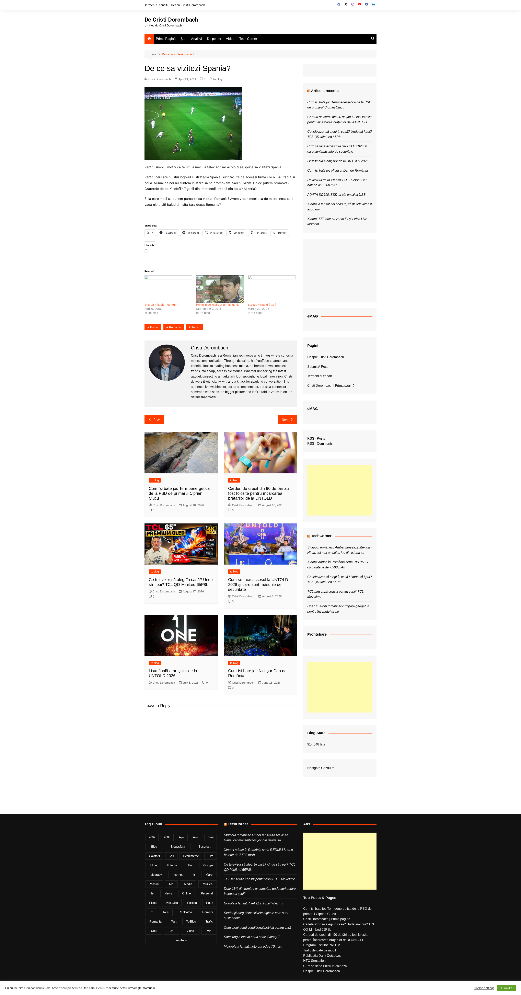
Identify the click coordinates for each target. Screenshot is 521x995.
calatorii (154, 856)
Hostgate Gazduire (320, 768)
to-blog (191, 921)
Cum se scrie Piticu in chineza (325, 966)
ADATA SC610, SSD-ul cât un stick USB (336, 194)
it (194, 874)
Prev (156, 419)
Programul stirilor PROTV (321, 945)
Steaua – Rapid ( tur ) (262, 304)
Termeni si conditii (156, 5)
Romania (175, 327)
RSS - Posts (316, 438)
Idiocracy (156, 874)
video (190, 931)
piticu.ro (172, 902)
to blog (217, 79)
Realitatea (185, 912)
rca (166, 912)
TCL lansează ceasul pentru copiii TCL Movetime (259, 879)
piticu (153, 902)
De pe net (214, 39)
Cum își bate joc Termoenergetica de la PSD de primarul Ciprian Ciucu (179, 493)
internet (178, 874)
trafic (209, 921)
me (171, 884)
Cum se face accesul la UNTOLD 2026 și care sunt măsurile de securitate (258, 584)
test (173, 921)
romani (207, 912)
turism (196, 327)
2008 (167, 837)
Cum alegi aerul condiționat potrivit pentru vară (257, 927)
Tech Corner (248, 39)
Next (285, 419)
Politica (192, 902)
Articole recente (325, 91)
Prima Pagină (166, 39)
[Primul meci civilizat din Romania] (220, 289)
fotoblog (172, 865)
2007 (152, 837)
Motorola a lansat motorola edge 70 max (253, 946)
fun (190, 865)
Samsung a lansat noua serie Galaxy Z (252, 937)
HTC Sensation (314, 960)
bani (210, 837)
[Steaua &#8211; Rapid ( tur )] (272, 289)
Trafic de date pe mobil (319, 950)
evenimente (191, 856)
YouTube (181, 940)
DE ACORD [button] (506, 988)
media (188, 884)
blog (154, 846)
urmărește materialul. (142, 988)
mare (209, 874)
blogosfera (178, 846)
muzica (207, 884)
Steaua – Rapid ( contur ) (161, 304)
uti (171, 931)
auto (196, 837)
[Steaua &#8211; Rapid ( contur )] (168, 289)
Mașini (154, 884)
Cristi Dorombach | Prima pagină (330, 385)
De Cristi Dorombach (171, 19)
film (210, 856)
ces (171, 856)
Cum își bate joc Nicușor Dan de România (337, 170)
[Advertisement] (339, 490)
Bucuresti (204, 846)
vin (209, 931)
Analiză (196, 39)
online (186, 893)
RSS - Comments (320, 443)
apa (181, 837)
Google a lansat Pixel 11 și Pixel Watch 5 (253, 903)
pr (151, 912)
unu (154, 931)
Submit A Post (317, 366)
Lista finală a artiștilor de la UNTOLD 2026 (337, 161)
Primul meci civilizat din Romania (217, 304)
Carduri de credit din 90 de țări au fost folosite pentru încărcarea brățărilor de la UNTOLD (258, 493)
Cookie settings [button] (484, 988)
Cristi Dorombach (159, 79)
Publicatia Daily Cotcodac (322, 955)
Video (230, 39)
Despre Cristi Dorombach (188, 5)
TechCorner (321, 536)
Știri (183, 39)
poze (209, 902)
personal (207, 893)
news (168, 893)
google (208, 865)
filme (153, 865)
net (152, 893)
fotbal (154, 327)
